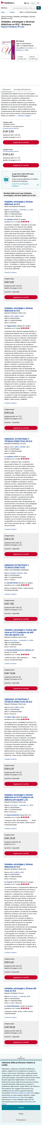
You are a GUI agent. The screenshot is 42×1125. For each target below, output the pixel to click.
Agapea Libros (11, 326)
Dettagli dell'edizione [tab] (22, 89)
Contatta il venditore (10, 272)
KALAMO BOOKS (12, 583)
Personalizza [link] (21, 1120)
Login (32, 3)
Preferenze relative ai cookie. (20, 1093)
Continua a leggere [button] (24, 115)
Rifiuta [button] (21, 1114)
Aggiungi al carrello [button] (21, 142)
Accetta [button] (21, 1107)
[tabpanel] (20, 105)
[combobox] (23, 8)
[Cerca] (39, 8)
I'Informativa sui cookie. (16, 1097)
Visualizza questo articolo (11, 128)
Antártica (10, 456)
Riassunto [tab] (7, 89)
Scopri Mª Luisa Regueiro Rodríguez (20, 185)
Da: (22, 58)
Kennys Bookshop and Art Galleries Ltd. (20, 650)
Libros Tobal (11, 717)
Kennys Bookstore (13, 815)
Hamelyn (10, 219)
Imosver (9, 882)
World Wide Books (13, 1006)
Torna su (21, 1058)
